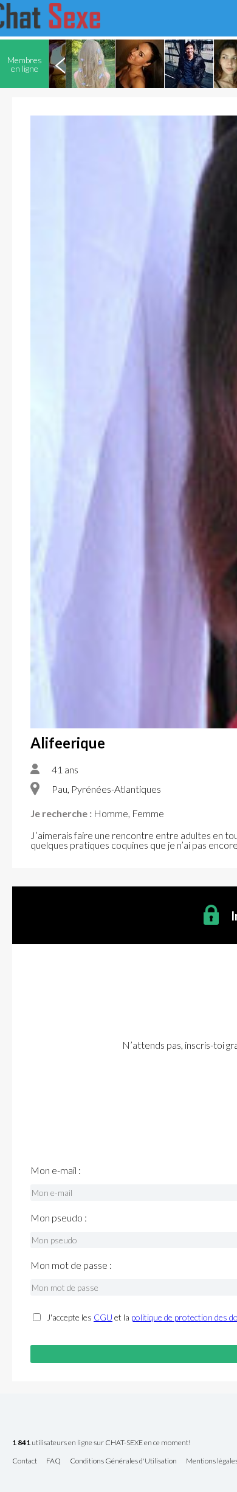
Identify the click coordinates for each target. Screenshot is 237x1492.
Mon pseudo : (58, 1218)
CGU (103, 1317)
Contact (24, 1461)
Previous (60, 64)
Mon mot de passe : (71, 1265)
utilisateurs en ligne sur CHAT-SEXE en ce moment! (101, 1443)
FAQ (53, 1461)
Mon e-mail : (55, 1170)
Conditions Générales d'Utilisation (123, 1461)
